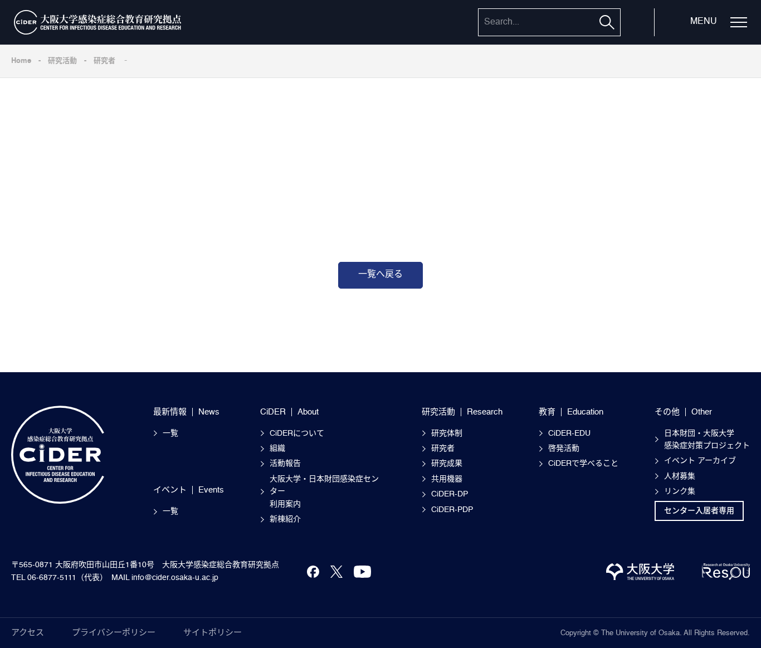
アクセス (27, 632)
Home (21, 61)
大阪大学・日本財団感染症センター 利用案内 (324, 491)
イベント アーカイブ (700, 461)
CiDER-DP (449, 494)
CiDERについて (297, 433)
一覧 (170, 433)
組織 (277, 448)
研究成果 (446, 463)
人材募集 (679, 476)
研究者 (104, 61)
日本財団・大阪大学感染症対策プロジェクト (707, 440)
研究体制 (446, 433)
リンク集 (679, 491)
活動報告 (285, 463)
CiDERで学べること (583, 463)
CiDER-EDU (569, 433)
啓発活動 (563, 448)
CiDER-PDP (452, 510)
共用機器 (446, 479)
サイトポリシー (212, 632)
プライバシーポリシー (113, 632)
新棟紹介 (285, 519)
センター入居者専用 (699, 511)
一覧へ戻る (380, 274)
